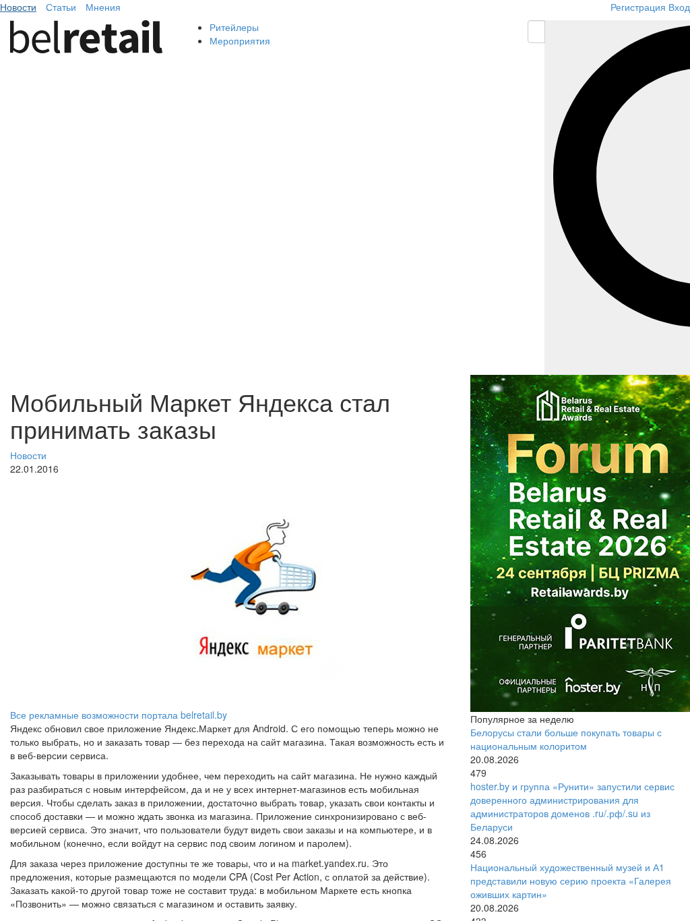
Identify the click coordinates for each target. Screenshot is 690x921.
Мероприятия (240, 40)
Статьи (61, 6)
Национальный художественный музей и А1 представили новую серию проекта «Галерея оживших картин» (570, 880)
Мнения (103, 6)
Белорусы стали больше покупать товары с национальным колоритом (566, 738)
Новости (18, 6)
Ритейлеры (234, 27)
